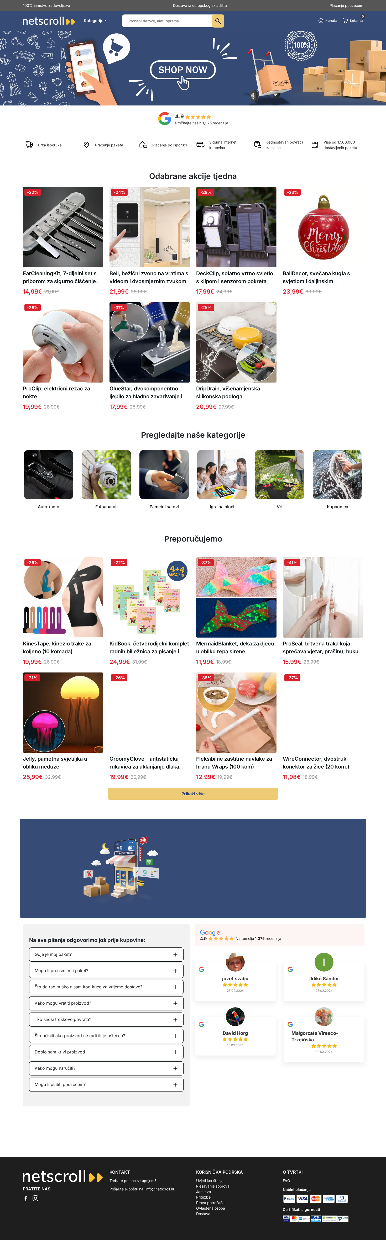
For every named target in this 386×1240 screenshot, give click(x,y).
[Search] (218, 21)
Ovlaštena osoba (210, 1208)
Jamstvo (203, 1191)
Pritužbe (203, 1197)
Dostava (203, 1213)
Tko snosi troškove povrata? (63, 1019)
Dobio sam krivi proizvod (60, 1051)
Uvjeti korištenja (209, 1180)
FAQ (286, 1180)
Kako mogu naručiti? (55, 1068)
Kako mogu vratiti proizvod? (63, 1003)
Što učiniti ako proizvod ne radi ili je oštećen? (80, 1035)
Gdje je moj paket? (53, 954)
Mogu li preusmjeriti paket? (61, 970)
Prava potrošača (210, 1202)
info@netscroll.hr (159, 1189)
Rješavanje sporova (212, 1186)
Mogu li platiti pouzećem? (60, 1084)
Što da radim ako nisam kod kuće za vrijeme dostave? (88, 986)
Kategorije (93, 20)
